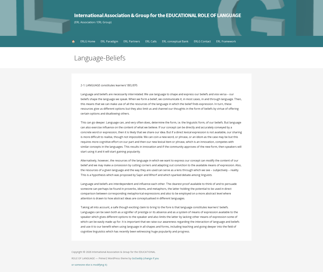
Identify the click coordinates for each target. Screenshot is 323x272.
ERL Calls (151, 41)
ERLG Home (87, 41)
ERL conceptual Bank (175, 41)
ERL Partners (131, 41)
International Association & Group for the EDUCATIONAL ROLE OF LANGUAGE (157, 15)
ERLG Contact (202, 41)
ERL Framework (226, 41)
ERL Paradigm (109, 41)
